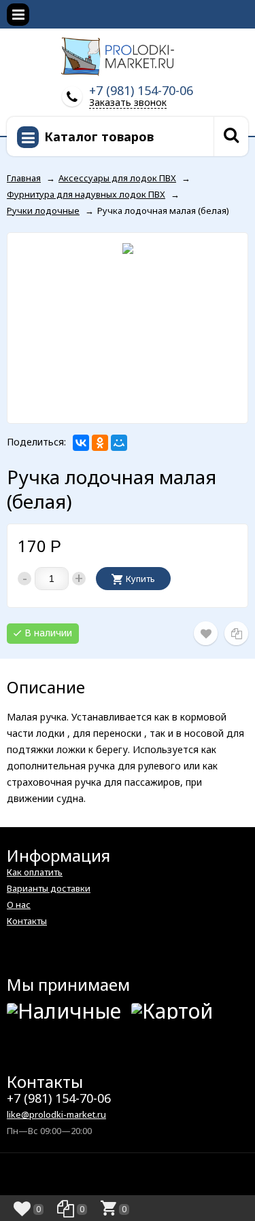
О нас (19, 904)
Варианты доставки (48, 888)
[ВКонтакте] (81, 443)
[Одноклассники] (100, 443)
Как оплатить (35, 872)
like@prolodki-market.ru (56, 1114)
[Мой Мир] (119, 443)
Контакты (27, 921)
